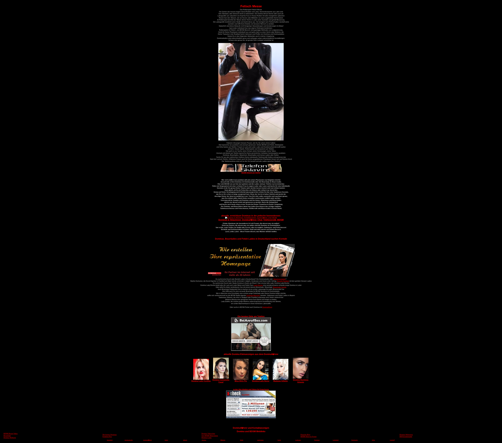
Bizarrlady (7, 436)
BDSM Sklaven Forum (308, 437)
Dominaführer (267, 307)
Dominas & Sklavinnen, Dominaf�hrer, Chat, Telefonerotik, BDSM (251, 220)
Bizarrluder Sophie (279, 287)
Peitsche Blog (305, 435)
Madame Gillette (280, 381)
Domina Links (206, 438)
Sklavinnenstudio (279, 279)
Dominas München (253, 295)
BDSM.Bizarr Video (11, 434)
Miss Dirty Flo (241, 381)
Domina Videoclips (208, 434)
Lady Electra (258, 285)
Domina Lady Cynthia (201, 381)
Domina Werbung (10, 438)
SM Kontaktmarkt (406, 437)
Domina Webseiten (406, 435)
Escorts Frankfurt (283, 281)
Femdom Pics (107, 437)
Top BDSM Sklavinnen (209, 436)
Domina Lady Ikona (260, 381)
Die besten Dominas (109, 435)
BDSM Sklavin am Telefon (251, 173)
